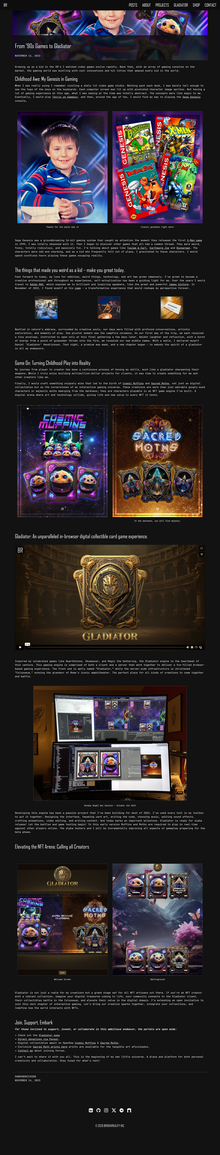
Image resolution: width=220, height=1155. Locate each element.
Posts (133, 4)
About (146, 4)
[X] (114, 1110)
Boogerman (183, 248)
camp (78, 288)
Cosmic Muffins (133, 383)
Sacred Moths (160, 383)
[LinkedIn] (91, 1110)
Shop (196, 4)
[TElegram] (121, 1110)
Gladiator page (49, 1035)
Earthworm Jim (159, 248)
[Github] (98, 1110)
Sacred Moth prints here (50, 1046)
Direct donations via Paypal (38, 1039)
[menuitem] (133, 5)
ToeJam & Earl (137, 248)
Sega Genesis (192, 97)
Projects (162, 4)
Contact (210, 4)
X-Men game (194, 240)
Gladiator (181, 4)
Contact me (25, 1050)
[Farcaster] (129, 1110)
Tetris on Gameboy (65, 97)
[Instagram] (106, 1110)
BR (5, 4)
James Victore (179, 284)
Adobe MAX (36, 284)
